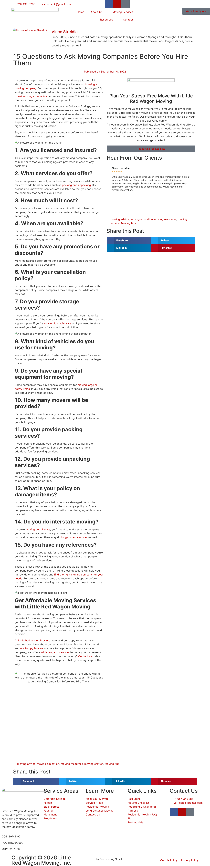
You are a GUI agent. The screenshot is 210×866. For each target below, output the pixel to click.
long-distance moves (74, 537)
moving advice (120, 219)
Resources (106, 19)
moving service (93, 763)
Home (80, 12)
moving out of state (38, 529)
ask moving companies (32, 96)
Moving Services (123, 12)
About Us (96, 12)
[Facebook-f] (109, 4)
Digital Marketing (84, 859)
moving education (141, 219)
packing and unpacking (76, 185)
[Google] (125, 4)
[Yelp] (117, 4)
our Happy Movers (31, 648)
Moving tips (128, 223)
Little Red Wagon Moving (33, 640)
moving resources (165, 219)
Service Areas (61, 791)
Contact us (85, 656)
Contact (128, 19)
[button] (129, 240)
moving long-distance (57, 323)
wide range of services (55, 652)
